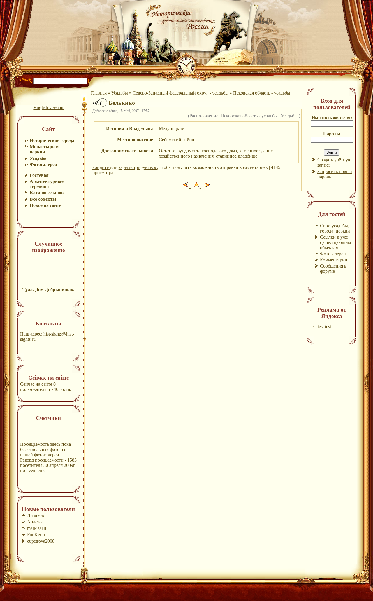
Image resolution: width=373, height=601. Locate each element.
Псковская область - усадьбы (261, 92)
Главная (99, 92)
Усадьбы (120, 92)
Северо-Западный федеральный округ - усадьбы (181, 92)
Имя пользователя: (332, 117)
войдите (101, 167)
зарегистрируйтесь (138, 167)
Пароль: (331, 133)
